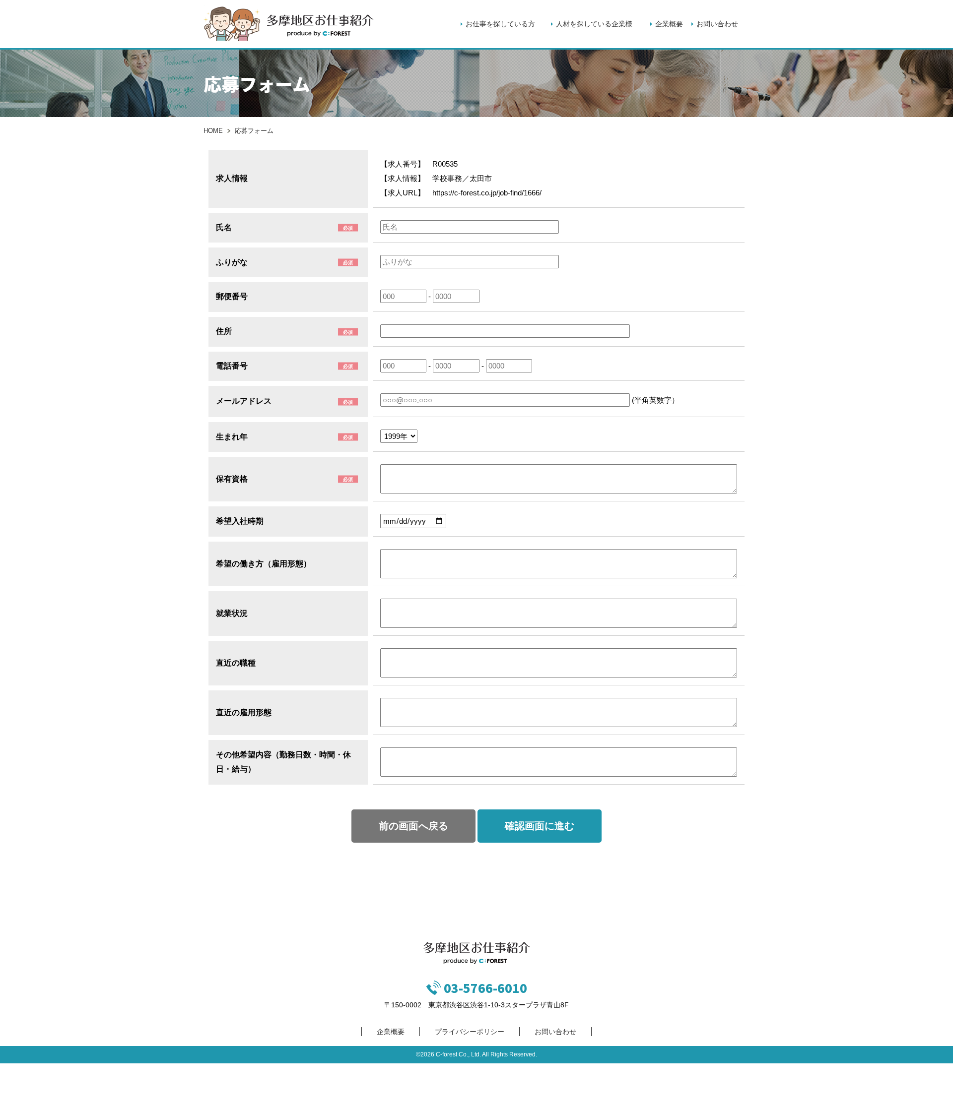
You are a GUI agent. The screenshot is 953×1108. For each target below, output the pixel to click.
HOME (213, 130)
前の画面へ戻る (413, 825)
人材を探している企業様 (594, 24)
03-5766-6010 (485, 987)
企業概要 (669, 24)
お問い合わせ (717, 24)
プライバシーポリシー (469, 1032)
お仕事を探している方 (500, 24)
